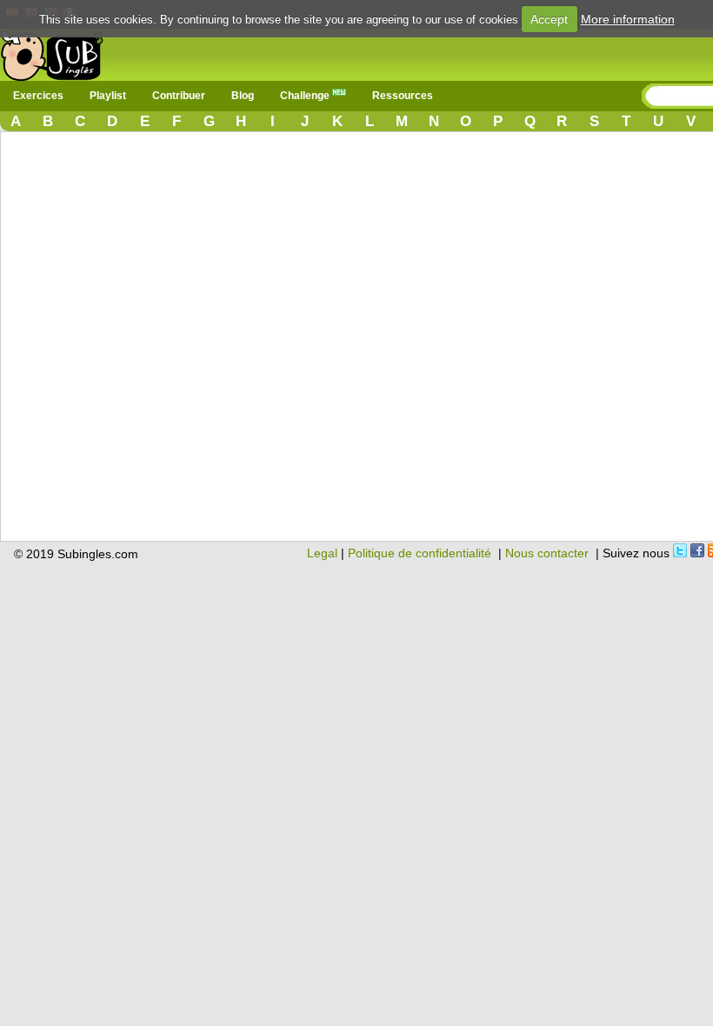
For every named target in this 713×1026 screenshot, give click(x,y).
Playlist (108, 96)
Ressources (402, 96)
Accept (549, 19)
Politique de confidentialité (419, 553)
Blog (242, 96)
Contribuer (178, 96)
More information (628, 19)
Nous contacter (547, 553)
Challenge (306, 96)
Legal (322, 553)
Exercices (38, 96)
